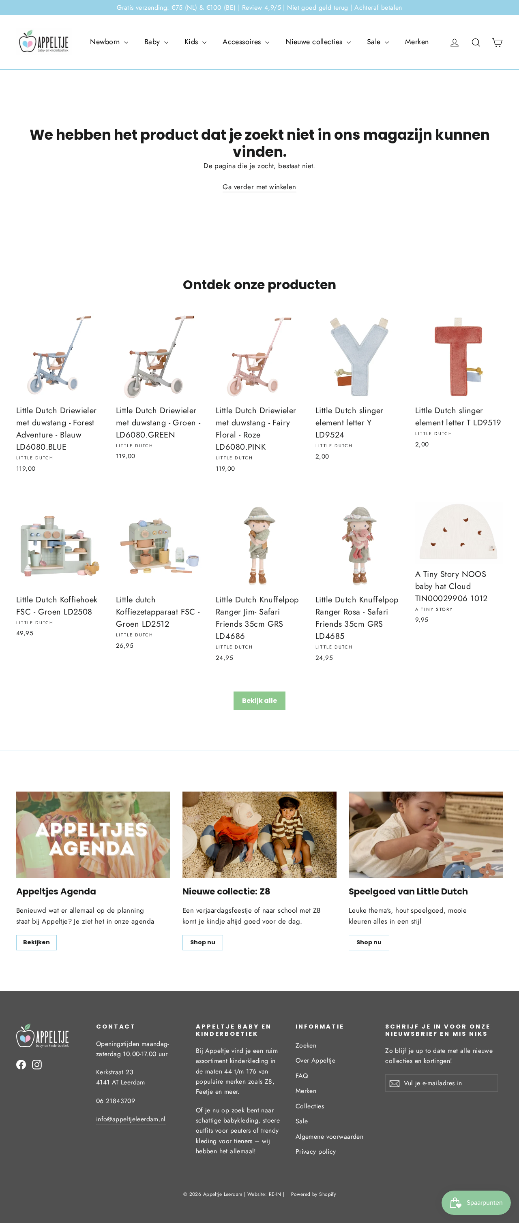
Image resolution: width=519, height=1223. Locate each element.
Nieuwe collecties (315, 41)
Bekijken (36, 942)
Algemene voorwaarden (330, 1136)
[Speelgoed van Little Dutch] (426, 835)
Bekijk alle (259, 700)
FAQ (302, 1075)
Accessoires (243, 41)
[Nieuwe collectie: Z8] (259, 835)
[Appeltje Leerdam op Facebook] (21, 1064)
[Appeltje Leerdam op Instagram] (37, 1064)
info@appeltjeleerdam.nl (131, 1119)
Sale (375, 41)
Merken (417, 41)
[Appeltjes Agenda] (93, 835)
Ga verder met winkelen (259, 187)
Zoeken (306, 1045)
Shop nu (202, 942)
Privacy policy (316, 1151)
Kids (192, 41)
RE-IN (275, 1194)
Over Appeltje (316, 1060)
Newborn (106, 41)
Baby (153, 41)
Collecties (310, 1106)
